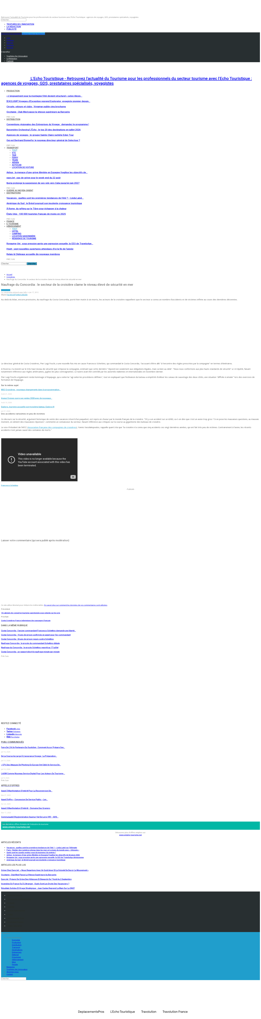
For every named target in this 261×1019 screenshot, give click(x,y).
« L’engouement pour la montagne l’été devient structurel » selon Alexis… (44, 96)
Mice (14, 962)
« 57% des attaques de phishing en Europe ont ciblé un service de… (31, 765)
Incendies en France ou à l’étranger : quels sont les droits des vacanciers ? (35, 884)
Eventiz (10, 914)
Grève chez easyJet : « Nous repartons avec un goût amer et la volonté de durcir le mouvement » (44, 870)
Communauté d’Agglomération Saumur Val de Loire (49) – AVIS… (29, 817)
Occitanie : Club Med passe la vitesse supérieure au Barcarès (38, 111)
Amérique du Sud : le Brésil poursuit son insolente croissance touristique (44, 203)
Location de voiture (23, 167)
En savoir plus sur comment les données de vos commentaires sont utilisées (75, 605)
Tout (14, 150)
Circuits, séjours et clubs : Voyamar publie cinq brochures (36, 106)
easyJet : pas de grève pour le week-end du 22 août (33, 177)
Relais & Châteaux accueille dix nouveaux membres (33, 254)
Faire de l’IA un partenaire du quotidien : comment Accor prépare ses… (33, 747)
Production (13, 91)
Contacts (10, 903)
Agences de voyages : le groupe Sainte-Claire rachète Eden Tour (40, 135)
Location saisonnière (23, 236)
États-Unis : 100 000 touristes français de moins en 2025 (36, 214)
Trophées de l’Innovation (20, 24)
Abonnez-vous (13, 972)
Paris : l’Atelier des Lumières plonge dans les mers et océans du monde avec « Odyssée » (43, 850)
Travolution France (15, 922)
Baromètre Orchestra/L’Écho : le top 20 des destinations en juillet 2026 (44, 129)
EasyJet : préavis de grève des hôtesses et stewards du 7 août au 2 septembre (36, 879)
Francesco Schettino (9, 485)
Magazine (11, 967)
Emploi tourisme (14, 926)
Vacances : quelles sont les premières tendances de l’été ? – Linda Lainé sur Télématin (42, 848)
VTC (14, 152)
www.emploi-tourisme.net (16, 826)
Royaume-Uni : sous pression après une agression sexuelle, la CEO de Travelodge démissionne (45, 857)
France (10, 221)
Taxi (14, 155)
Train (15, 160)
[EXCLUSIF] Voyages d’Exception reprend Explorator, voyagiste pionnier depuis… (48, 101)
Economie (16, 940)
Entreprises (16, 952)
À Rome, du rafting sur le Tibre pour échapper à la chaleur (36, 208)
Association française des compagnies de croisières (52, 427)
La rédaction (14, 26)
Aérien (15, 162)
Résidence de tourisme (24, 238)
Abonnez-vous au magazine (33, 33)
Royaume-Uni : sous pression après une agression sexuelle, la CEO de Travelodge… (50, 243)
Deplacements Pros (15, 918)
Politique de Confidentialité (19, 899)
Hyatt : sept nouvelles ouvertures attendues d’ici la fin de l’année (40, 249)
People (15, 964)
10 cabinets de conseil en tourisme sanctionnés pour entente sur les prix (30, 613)
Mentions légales (14, 895)
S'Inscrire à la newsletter (11, 33)
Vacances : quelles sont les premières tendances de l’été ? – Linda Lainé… (45, 198)
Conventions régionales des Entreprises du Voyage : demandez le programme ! (48, 124)
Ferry (15, 157)
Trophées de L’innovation (17, 969)
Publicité (11, 29)
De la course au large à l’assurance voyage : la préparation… (29, 756)
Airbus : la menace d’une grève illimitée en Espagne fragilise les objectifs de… (47, 172)
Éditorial (15, 954)
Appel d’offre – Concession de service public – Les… (24, 799)
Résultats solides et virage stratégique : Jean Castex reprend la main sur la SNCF (38, 888)
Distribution (13, 119)
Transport (12, 148)
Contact (10, 974)
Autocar (16, 165)
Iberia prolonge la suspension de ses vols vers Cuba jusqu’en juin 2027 (43, 183)
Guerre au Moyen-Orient (20, 190)
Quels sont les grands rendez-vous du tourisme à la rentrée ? (31, 853)
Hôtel (15, 231)
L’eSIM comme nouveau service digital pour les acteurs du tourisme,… (33, 773)
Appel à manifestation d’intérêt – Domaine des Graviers (25, 808)
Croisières (5, 290)
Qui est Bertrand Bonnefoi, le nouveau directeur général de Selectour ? (43, 140)
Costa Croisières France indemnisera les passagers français (25, 621)
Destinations (14, 193)
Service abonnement (16, 910)
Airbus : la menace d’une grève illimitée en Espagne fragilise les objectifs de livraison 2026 (43, 855)
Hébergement (14, 226)
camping (16, 233)
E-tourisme (12, 224)
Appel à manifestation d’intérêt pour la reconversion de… (26, 791)
